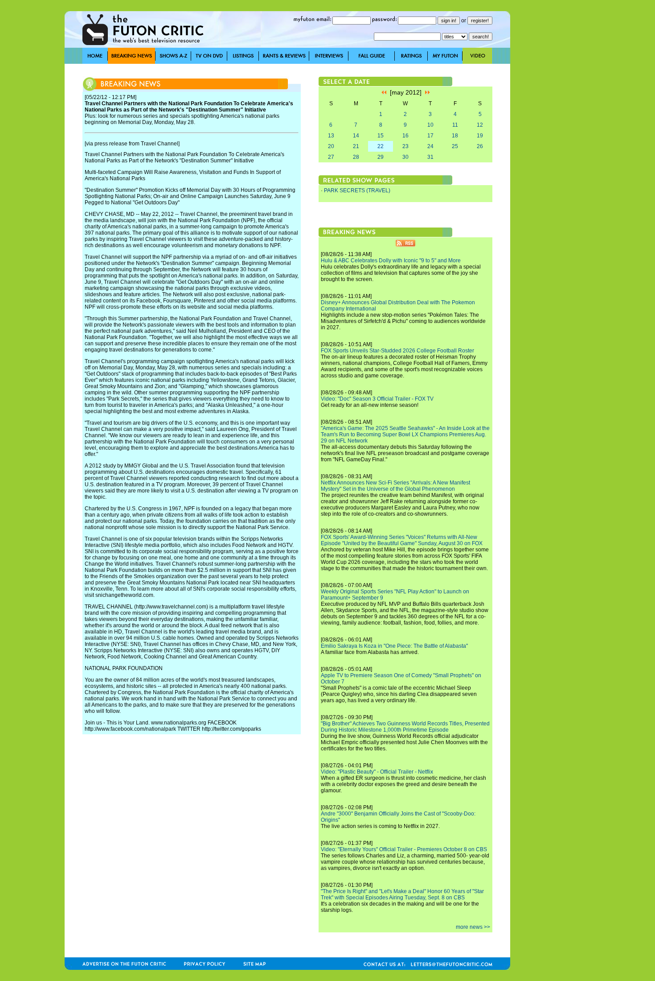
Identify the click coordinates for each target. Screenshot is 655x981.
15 (380, 135)
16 (405, 135)
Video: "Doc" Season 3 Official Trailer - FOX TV (377, 399)
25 (455, 146)
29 (380, 157)
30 (405, 157)
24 (430, 146)
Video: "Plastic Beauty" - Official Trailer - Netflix (377, 772)
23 (405, 146)
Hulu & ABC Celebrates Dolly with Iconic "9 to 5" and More (391, 260)
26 (480, 146)
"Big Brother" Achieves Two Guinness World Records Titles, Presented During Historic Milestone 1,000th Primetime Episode (405, 726)
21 (356, 146)
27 (331, 157)
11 (455, 125)
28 (356, 157)
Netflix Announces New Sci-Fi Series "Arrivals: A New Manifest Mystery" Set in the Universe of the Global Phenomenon (395, 486)
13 (331, 135)
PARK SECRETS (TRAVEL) (357, 190)
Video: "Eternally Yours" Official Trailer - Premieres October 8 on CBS (404, 849)
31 (430, 157)
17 (430, 135)
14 (356, 135)
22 (380, 146)
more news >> (473, 927)
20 (331, 146)
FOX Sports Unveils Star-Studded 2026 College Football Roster (397, 351)
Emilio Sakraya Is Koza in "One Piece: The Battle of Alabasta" (394, 646)
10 (430, 125)
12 (480, 125)
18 (455, 135)
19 (480, 135)
